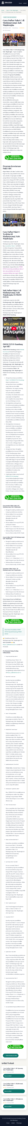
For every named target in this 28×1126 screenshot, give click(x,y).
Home (20, 3)
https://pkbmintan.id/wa (10, 644)
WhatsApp (19, 1123)
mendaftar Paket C (10, 246)
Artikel (25, 3)
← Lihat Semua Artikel (10, 1055)
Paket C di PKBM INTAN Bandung (15, 380)
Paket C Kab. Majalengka (12, 10)
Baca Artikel (7, 1076)
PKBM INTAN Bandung (12, 476)
